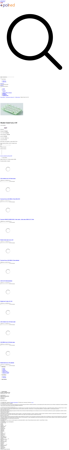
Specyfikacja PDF (9, 155)
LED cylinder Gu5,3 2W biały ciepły (8, 321)
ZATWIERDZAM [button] (3, 419)
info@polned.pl (2, 0)
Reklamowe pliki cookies (4, 415)
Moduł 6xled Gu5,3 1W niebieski (7, 362)
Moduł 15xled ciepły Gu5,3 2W (6, 239)
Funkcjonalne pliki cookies (4, 409)
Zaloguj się (4, 80)
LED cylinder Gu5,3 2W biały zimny (8, 178)
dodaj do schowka (3, 148)
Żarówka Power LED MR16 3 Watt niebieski (9, 260)
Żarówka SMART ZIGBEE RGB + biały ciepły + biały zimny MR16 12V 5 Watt (17, 219)
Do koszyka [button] (13, 181)
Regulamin (4, 370)
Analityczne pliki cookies (4, 412)
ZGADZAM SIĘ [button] (3, 422)
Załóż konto (4, 81)
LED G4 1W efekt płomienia (6, 280)
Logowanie (4, 377)
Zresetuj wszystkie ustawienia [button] (5, 449)
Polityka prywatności (5, 372)
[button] (1, 2)
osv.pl (32, 402)
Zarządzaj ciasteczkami (14, 402)
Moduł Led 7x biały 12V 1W (6, 301)
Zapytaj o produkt (3, 155)
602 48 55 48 (2, 1)
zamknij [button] (1, 423)
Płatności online (4, 371)
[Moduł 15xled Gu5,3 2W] (11, 120)
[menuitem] (35, 90)
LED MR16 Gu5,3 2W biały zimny (7, 342)
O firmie (3, 369)
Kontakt (3, 368)
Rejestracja (4, 376)
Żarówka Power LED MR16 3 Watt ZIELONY (10, 198)
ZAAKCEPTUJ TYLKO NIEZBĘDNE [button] (7, 421)
